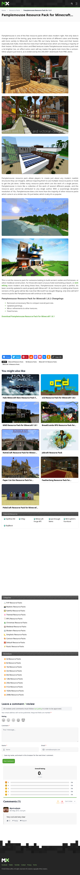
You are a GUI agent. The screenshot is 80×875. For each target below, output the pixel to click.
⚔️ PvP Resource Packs (13, 603)
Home (4, 10)
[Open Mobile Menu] (76, 3)
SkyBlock (9, 525)
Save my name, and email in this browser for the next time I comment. (28, 755)
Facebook (4, 865)
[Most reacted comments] (58, 801)
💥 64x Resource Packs (13, 675)
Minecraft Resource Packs (15, 362)
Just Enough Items (54, 520)
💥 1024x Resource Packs (14, 691)
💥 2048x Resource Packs (14, 695)
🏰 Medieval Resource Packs (15, 626)
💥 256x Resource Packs (13, 683)
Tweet (18, 357)
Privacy (29, 865)
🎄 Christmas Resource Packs (15, 622)
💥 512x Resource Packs (13, 687)
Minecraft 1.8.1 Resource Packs (48, 362)
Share (8, 357)
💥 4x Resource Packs (12, 659)
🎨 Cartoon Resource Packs (15, 638)
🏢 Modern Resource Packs (15, 630)
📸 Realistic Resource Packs (15, 607)
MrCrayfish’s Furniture (70, 520)
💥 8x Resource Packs (12, 663)
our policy (38, 709)
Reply (16, 821)
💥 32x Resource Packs (13, 671)
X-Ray (23, 519)
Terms (35, 865)
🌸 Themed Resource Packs (15, 615)
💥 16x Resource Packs (13, 667)
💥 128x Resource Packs (13, 679)
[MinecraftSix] (5, 3)
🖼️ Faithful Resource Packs (14, 611)
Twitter (11, 865)
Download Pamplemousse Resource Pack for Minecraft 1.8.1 (28, 316)
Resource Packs (14, 10)
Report (24, 821)
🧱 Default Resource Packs (14, 642)
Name (4, 745)
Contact (23, 865)
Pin (26, 357)
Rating (4, 716)
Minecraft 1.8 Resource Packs (11, 364)
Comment (6, 726)
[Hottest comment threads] (62, 801)
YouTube (17, 865)
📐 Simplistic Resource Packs (15, 634)
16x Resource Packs (31, 362)
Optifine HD (10, 519)
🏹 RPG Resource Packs (13, 618)
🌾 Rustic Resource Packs (14, 646)
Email (43, 745)
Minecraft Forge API (38, 520)
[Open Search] (72, 3)
